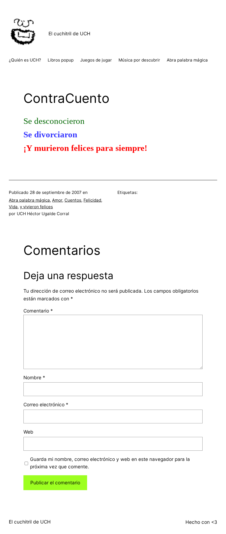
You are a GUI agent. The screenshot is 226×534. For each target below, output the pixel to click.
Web (28, 432)
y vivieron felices (36, 206)
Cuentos (72, 200)
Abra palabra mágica (29, 200)
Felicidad (92, 200)
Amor (57, 200)
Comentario (38, 311)
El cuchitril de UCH (69, 33)
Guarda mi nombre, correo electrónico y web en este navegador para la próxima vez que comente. (110, 462)
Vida (13, 206)
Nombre (34, 377)
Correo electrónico (45, 404)
